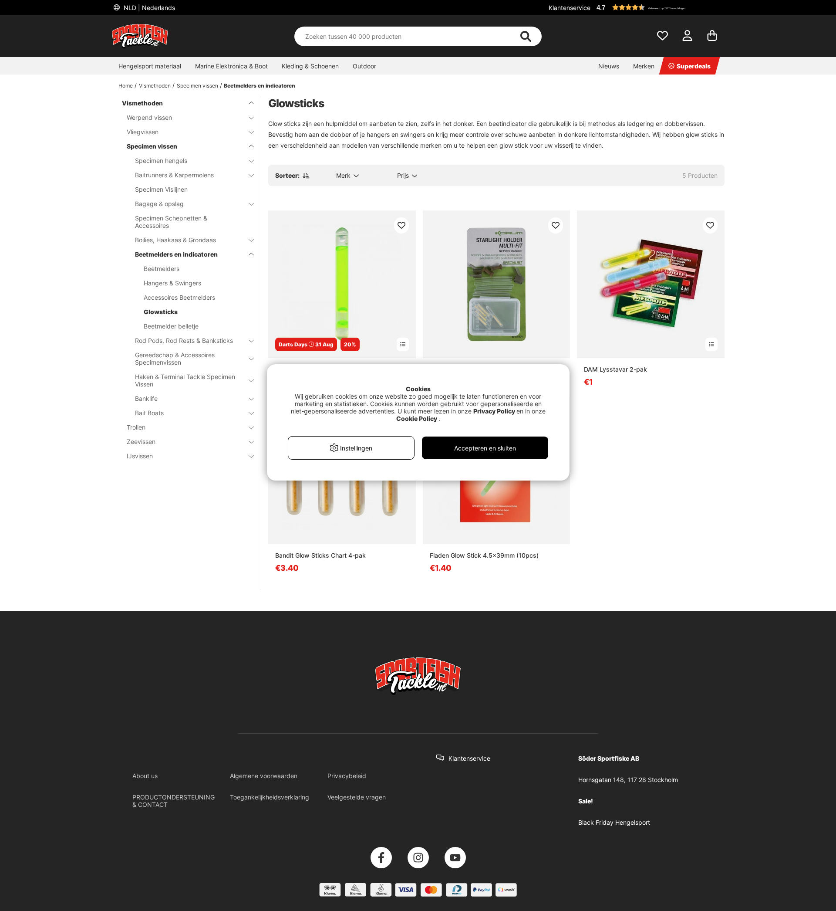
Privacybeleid (346, 775)
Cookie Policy (416, 418)
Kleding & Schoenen (310, 66)
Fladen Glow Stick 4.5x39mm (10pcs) (484, 555)
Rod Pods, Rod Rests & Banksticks (184, 340)
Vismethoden (155, 85)
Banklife (146, 398)
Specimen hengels (161, 160)
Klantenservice (569, 7)
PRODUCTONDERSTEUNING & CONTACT (173, 800)
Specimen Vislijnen (161, 189)
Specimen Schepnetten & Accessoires (171, 221)
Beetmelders (161, 268)
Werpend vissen (149, 117)
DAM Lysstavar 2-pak (615, 369)
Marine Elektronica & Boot (231, 66)
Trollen (136, 427)
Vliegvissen (142, 131)
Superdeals (694, 66)
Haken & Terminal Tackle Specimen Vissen (185, 380)
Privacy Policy (494, 411)
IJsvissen (140, 456)
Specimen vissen (197, 85)
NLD (148, 7)
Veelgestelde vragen (356, 797)
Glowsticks (161, 311)
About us (145, 775)
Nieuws (608, 66)
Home (125, 85)
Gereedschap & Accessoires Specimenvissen (175, 358)
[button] (659, 7)
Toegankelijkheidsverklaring (269, 797)
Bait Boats (149, 413)
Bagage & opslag (159, 203)
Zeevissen (141, 441)
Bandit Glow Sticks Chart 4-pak (320, 555)
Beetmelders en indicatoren (259, 85)
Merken (643, 66)
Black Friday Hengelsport (614, 822)
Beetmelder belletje (171, 326)
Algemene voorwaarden (263, 775)
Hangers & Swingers (172, 283)
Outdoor (364, 66)
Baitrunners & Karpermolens (174, 175)
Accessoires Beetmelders (179, 297)
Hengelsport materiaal (149, 66)
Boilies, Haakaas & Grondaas (175, 240)
